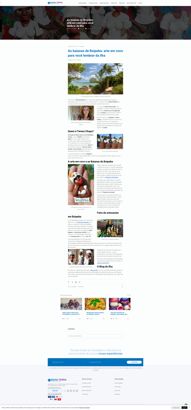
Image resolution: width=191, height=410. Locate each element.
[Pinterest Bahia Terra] (77, 391)
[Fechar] (189, 407)
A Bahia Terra (85, 394)
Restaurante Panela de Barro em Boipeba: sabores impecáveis (95, 313)
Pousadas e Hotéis (86, 383)
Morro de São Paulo (86, 390)
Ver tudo (129, 295)
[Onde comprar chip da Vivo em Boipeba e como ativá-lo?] (71, 304)
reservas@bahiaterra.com (54, 387)
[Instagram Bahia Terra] (71, 391)
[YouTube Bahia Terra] (74, 391)
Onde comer (117, 394)
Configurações (176, 407)
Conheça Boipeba (119, 383)
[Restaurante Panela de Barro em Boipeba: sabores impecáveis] (95, 304)
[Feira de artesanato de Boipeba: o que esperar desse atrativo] (119, 304)
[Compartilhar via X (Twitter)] (72, 282)
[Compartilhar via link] (79, 282)
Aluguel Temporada (86, 386)
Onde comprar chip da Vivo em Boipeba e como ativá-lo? (71, 313)
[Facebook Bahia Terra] (68, 391)
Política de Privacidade (84, 407)
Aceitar (184, 407)
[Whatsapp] (65, 391)
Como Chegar (118, 386)
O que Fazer (117, 390)
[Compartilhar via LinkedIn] (76, 282)
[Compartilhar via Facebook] (68, 282)
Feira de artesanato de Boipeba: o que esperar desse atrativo (119, 313)
